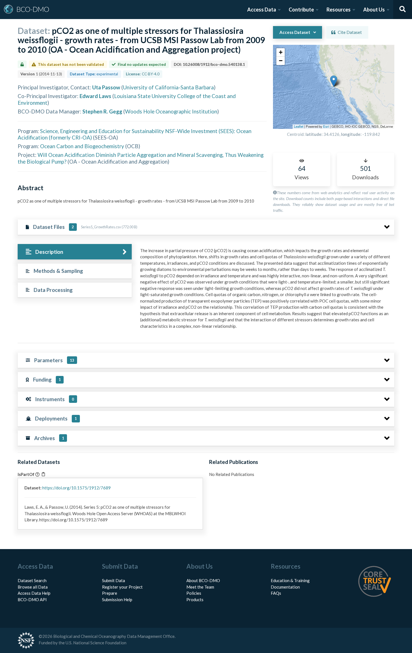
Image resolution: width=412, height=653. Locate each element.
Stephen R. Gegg (102, 111)
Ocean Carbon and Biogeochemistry (82, 146)
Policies (193, 593)
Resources (339, 9)
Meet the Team (200, 586)
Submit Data (113, 580)
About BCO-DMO (203, 580)
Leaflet (298, 126)
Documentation (285, 586)
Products (194, 599)
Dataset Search (32, 580)
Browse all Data (33, 586)
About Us (374, 9)
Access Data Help (34, 593)
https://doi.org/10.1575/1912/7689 (76, 487)
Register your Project (122, 586)
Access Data (261, 9)
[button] (333, 81)
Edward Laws (95, 96)
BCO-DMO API (32, 599)
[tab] (75, 251)
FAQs (276, 593)
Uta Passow (106, 87)
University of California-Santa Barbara (168, 87)
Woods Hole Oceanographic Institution (171, 111)
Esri (326, 126)
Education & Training (290, 580)
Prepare (109, 593)
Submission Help (117, 599)
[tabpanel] (265, 290)
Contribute (301, 9)
